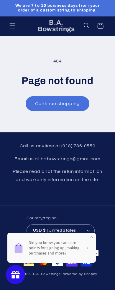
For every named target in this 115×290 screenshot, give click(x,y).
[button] (12, 26)
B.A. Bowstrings (47, 274)
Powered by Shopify (79, 274)
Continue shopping (57, 103)
